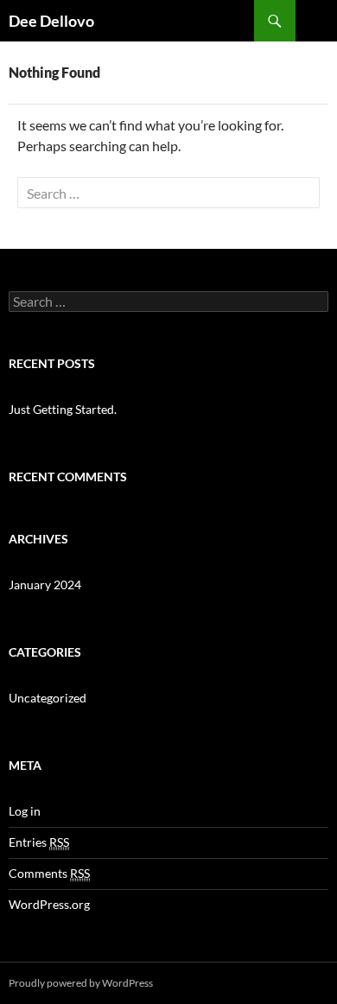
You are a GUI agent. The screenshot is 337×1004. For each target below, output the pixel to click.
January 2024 (45, 584)
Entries (39, 842)
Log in (25, 811)
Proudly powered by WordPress (81, 982)
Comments (49, 873)
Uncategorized (47, 697)
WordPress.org (49, 904)
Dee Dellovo (51, 20)
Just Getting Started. (63, 409)
